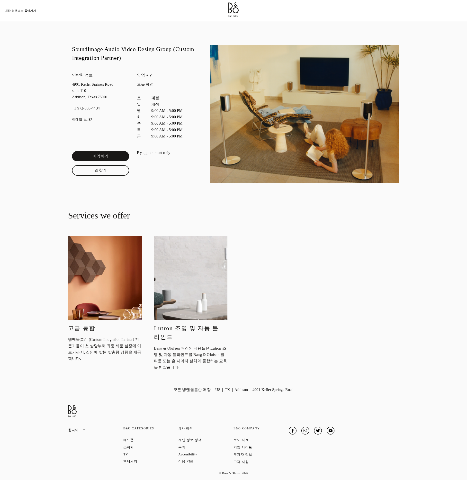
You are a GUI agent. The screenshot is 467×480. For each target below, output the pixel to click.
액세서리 (147, 461)
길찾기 (112, 171)
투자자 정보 (260, 454)
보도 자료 (258, 440)
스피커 (146, 447)
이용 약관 (203, 461)
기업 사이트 (260, 447)
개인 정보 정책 (206, 440)
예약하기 (111, 157)
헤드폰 (146, 440)
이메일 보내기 (83, 119)
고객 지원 (258, 462)
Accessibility (205, 454)
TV (143, 454)
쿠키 (199, 447)
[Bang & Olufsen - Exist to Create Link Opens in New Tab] (233, 16)
